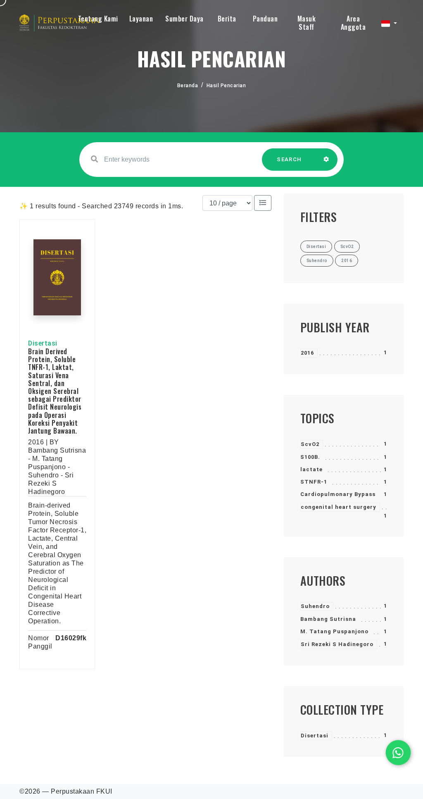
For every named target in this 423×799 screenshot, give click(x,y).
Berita (227, 19)
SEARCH (289, 159)
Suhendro (315, 606)
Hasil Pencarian (226, 85)
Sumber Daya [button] (184, 19)
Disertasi (314, 735)
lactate (311, 469)
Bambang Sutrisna (328, 619)
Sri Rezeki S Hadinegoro (337, 644)
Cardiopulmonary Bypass (337, 494)
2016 (307, 353)
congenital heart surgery (338, 507)
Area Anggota (353, 23)
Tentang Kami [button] (98, 19)
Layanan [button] (141, 19)
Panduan (265, 19)
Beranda (187, 85)
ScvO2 (310, 444)
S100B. (310, 457)
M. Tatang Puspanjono (334, 631)
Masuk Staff (306, 23)
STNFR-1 (313, 482)
